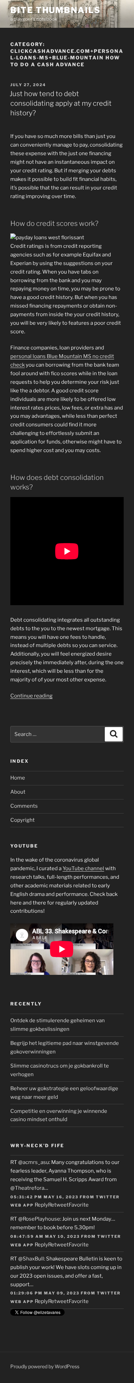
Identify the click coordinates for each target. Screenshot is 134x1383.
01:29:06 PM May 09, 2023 (44, 1293)
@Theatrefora (27, 1188)
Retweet (58, 1205)
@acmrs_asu (33, 1162)
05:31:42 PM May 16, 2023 (44, 1197)
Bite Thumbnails (55, 10)
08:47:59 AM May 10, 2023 (45, 1236)
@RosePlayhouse (39, 1219)
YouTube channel (83, 868)
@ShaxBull (31, 1259)
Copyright (22, 820)
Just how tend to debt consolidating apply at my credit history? (61, 103)
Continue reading (31, 696)
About (17, 792)
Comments (24, 806)
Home (17, 778)
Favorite (79, 1205)
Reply (41, 1205)
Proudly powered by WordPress (44, 1366)
